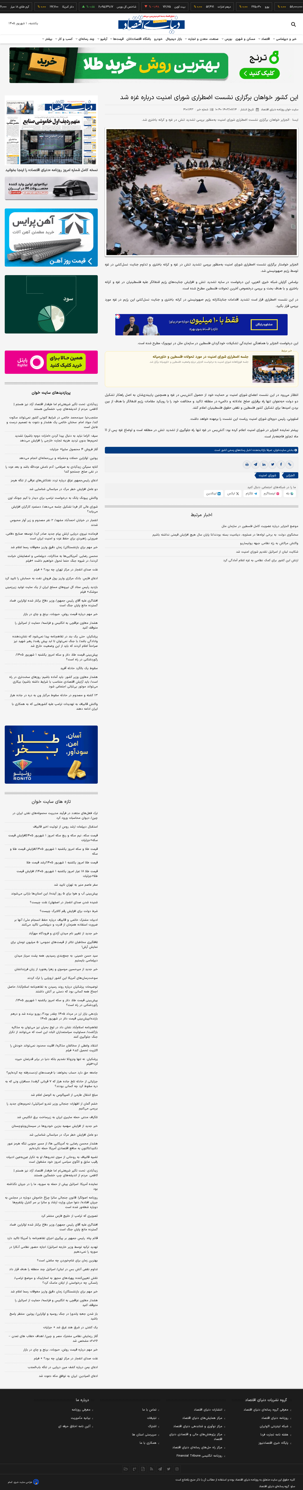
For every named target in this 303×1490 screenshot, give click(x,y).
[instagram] (177, 1468)
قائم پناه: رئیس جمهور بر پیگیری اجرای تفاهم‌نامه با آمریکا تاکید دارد (52, 1238)
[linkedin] (264, 465)
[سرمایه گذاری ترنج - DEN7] (151, 65)
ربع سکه (283, 7)
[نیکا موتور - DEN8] (51, 188)
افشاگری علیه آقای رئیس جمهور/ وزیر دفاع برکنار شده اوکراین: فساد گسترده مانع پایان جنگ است (53, 603)
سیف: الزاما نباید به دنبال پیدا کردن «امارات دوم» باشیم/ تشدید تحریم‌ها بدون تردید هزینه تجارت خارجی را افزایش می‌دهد (56, 438)
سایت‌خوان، (279, 450)
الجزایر (290, 475)
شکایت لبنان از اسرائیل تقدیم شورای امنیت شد (267, 552)
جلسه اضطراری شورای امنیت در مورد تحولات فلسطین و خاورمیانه (201, 356)
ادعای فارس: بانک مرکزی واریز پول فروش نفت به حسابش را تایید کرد (51, 578)
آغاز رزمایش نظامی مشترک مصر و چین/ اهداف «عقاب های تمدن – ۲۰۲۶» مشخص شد (53, 1338)
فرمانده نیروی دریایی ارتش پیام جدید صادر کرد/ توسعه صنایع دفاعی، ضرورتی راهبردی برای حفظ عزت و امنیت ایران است (51, 536)
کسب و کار (65, 39)
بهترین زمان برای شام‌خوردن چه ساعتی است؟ (67, 1260)
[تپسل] (117, 316)
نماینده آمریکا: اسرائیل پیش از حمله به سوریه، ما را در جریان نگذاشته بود (52, 1186)
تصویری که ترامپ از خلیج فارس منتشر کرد (69, 1216)
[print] (247, 465)
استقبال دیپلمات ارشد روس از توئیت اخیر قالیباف (65, 826)
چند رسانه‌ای (85, 39)
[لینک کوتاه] (289, 465)
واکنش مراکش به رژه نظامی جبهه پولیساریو (269, 543)
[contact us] (134, 1468)
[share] (143, 1468)
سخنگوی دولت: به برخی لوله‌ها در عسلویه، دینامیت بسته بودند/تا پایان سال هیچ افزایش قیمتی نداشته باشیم (225, 535)
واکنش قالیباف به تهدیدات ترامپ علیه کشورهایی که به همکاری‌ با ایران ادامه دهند (55, 706)
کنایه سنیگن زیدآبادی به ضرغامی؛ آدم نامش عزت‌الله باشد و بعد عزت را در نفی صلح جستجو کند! (51, 469)
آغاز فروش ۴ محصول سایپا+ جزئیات (74, 449)
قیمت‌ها (118, 39)
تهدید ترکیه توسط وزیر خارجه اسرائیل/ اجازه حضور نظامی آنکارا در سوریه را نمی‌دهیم (53, 1249)
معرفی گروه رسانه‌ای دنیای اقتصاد (266, 1409)
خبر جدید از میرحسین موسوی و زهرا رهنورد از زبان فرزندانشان (56, 969)
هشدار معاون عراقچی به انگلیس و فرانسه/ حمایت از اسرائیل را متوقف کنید (56, 625)
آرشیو (103, 39)
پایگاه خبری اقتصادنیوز (273, 1443)
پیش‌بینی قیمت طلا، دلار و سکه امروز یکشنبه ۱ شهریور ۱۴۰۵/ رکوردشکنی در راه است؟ (57, 657)
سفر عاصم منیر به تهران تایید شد (76, 885)
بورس (227, 39)
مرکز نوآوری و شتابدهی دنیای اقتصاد (197, 1426)
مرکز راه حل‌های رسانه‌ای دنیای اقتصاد (197, 1447)
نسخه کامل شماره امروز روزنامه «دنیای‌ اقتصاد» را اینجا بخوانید (51, 170)
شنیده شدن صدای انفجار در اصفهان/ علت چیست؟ (64, 902)
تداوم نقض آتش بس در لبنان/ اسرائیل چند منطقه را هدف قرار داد (53, 1269)
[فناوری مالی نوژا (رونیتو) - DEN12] (51, 755)
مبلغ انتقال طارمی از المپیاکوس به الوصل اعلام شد (64, 1095)
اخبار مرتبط (201, 515)
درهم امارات (196, 7)
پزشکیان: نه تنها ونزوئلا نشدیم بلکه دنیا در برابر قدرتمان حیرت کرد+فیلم (56, 1061)
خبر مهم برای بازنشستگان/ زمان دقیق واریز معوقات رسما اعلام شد (54, 547)
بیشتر (48, 39)
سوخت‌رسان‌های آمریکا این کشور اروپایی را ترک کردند (62, 978)
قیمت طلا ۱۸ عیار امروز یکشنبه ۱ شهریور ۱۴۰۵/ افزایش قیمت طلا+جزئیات (57, 874)
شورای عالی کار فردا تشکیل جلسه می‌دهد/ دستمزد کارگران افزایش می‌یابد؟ (54, 509)
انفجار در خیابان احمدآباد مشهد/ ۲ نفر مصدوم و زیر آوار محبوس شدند (54, 523)
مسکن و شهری (245, 39)
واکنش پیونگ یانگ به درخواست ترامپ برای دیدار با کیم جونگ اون (53, 498)
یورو (239, 7)
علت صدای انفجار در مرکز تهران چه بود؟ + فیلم (66, 569)
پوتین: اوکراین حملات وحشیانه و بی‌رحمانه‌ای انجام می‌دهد (58, 458)
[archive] (125, 1468)
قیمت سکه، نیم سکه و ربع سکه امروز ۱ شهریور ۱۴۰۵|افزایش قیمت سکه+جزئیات (53, 838)
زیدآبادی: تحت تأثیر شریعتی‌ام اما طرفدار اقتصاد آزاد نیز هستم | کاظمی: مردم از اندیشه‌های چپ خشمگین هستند (56, 407)
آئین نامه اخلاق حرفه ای (74, 1426)
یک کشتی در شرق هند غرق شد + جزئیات (70, 1327)
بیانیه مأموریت (80, 1418)
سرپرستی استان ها (144, 1434)
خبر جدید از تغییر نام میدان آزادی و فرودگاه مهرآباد (63, 933)
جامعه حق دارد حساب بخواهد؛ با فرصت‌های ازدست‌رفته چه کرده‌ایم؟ (52, 1072)
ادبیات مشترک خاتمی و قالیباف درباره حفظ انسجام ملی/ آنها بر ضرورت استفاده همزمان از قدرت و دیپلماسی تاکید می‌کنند (56, 922)
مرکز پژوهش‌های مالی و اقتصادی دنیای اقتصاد (195, 1437)
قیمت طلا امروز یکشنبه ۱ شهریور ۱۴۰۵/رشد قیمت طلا (62, 862)
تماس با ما (149, 1409)
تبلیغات (151, 1418)
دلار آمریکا (40, 7)
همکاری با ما (148, 1443)
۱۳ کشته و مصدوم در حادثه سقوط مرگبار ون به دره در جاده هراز (54, 695)
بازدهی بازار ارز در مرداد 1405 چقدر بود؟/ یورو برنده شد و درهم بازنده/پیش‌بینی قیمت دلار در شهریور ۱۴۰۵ (54, 1016)
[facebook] (281, 465)
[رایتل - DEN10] (51, 362)
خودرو (158, 39)
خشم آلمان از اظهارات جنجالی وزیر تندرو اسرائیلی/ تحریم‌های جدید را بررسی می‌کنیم (52, 1106)
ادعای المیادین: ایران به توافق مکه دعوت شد (68, 1376)
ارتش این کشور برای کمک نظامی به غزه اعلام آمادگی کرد (260, 560)
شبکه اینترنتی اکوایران (274, 1426)
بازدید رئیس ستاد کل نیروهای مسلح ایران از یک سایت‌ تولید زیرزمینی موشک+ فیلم (51, 589)
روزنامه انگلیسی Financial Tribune (199, 1455)
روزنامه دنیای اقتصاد (274, 1418)
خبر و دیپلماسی (286, 39)
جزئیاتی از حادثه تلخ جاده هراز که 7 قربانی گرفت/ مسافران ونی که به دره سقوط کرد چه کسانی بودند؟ (51, 1084)
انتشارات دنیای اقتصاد (208, 1409)
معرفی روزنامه (81, 1409)
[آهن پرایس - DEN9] (51, 237)
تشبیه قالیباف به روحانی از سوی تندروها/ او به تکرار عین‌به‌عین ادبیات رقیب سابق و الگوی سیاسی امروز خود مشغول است (52, 1159)
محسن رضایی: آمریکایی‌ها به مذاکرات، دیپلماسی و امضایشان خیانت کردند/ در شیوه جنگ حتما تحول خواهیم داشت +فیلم (53, 558)
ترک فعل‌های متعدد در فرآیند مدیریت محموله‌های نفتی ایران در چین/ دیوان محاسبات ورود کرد (55, 815)
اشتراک (152, 1426)
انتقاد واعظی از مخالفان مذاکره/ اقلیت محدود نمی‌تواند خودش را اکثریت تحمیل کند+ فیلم (54, 1048)
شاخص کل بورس (99, 7)
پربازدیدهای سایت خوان (51, 393)
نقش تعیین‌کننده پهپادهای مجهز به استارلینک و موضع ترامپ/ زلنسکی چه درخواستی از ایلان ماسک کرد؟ (56, 1280)
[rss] (151, 1468)
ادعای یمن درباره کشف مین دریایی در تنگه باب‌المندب (63, 1367)
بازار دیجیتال (174, 39)
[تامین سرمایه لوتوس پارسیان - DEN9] (51, 304)
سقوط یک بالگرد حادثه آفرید (79, 668)
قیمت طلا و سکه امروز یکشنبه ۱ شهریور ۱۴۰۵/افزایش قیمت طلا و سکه (54, 851)
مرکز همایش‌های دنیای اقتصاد (202, 1418)
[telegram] (255, 465)
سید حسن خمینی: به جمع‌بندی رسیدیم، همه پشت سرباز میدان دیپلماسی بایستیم (56, 958)
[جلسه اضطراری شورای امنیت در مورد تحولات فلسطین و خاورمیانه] (273, 369)
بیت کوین (152, 7)
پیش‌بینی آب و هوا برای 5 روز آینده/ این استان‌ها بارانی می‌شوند (54, 893)
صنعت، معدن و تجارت (203, 39)
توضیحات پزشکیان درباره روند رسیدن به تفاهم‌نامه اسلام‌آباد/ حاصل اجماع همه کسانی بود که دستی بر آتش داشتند (53, 989)
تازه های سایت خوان (51, 801)
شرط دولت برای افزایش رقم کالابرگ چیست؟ (69, 911)
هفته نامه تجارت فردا (274, 1434)
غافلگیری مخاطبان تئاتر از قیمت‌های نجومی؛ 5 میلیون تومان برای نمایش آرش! (54, 944)
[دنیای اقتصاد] (151, 24)
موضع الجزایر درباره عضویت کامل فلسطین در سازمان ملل (260, 526)
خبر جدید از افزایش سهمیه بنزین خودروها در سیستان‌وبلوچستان (55, 1126)
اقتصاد (265, 39)
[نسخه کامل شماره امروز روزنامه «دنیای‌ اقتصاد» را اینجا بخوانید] (51, 130)
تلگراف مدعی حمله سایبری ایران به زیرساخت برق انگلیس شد (57, 1117)
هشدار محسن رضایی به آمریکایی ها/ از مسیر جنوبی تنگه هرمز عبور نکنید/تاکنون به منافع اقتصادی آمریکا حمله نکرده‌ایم (52, 1146)
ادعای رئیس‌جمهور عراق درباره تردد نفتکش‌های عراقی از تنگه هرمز (54, 480)
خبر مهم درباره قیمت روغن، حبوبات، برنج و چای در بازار (60, 614)
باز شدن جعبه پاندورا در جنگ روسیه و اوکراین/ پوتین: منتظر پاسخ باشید (53, 1316)
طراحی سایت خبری (23, 1482)
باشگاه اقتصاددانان (138, 39)
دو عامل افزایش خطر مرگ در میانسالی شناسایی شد (63, 489)
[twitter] (272, 465)
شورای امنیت (267, 475)
